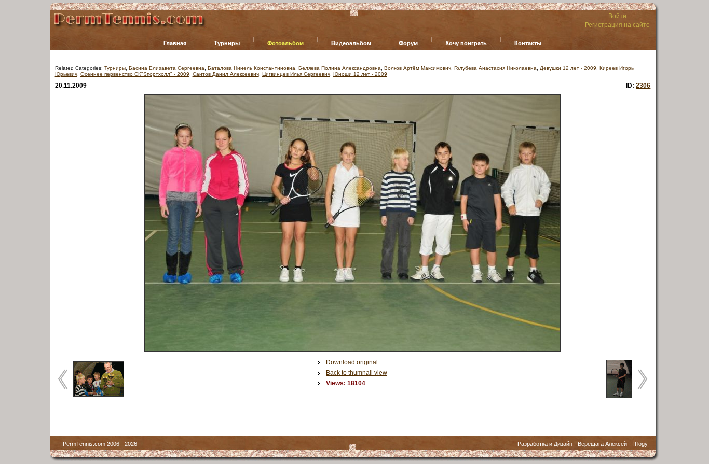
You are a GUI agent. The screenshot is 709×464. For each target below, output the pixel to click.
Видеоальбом (351, 43)
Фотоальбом (285, 43)
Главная (174, 43)
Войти (617, 16)
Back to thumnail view (356, 372)
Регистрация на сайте (617, 25)
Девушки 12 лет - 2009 (568, 68)
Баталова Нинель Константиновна (251, 68)
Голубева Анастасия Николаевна (495, 68)
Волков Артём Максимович (417, 68)
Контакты (527, 43)
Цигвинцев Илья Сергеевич (296, 74)
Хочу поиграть (466, 43)
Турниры (227, 43)
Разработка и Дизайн (544, 444)
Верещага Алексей (602, 444)
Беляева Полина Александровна (339, 68)
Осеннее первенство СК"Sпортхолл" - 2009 (134, 74)
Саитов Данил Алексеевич (226, 74)
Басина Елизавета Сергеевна (166, 68)
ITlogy (640, 444)
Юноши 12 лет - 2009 (360, 74)
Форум (408, 43)
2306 (643, 85)
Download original (352, 362)
